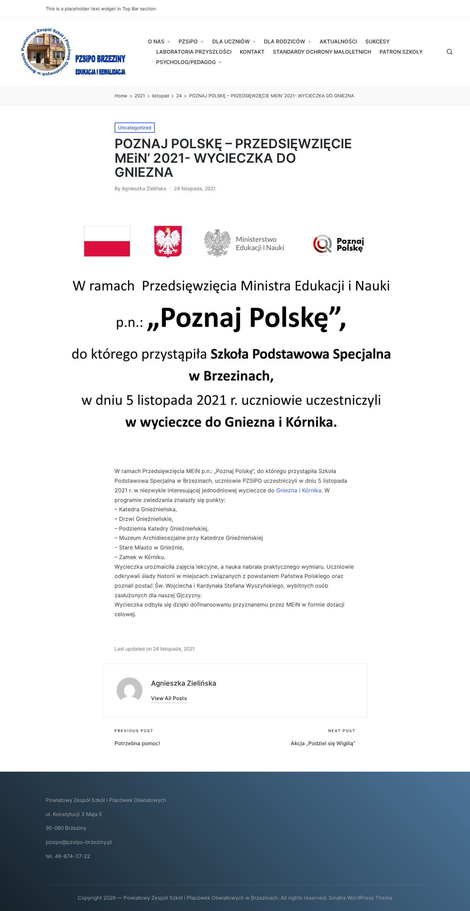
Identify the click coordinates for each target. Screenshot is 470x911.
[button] (169, 698)
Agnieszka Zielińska (183, 683)
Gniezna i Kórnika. (299, 490)
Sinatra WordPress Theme (361, 897)
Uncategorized (134, 127)
